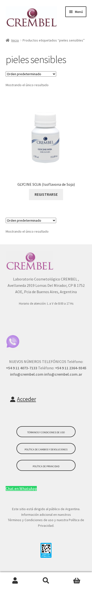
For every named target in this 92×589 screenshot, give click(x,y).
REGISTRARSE (46, 194)
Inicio (15, 40)
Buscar (46, 580)
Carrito (76, 580)
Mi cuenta (15, 580)
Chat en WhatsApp (21, 488)
